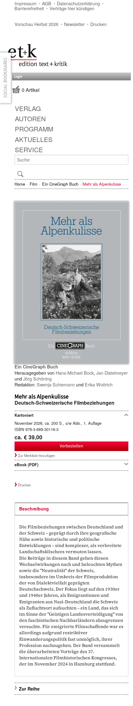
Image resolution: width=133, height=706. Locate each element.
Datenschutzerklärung (78, 3)
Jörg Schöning (37, 378)
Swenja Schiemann (56, 384)
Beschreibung (34, 509)
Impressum (25, 3)
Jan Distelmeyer (112, 372)
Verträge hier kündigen (71, 8)
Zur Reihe (29, 689)
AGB (46, 3)
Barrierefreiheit (29, 8)
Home (20, 184)
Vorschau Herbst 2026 (36, 24)
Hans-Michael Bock (75, 372)
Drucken (98, 24)
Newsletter (74, 24)
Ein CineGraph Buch (60, 184)
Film (33, 184)
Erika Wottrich (99, 384)
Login (18, 76)
